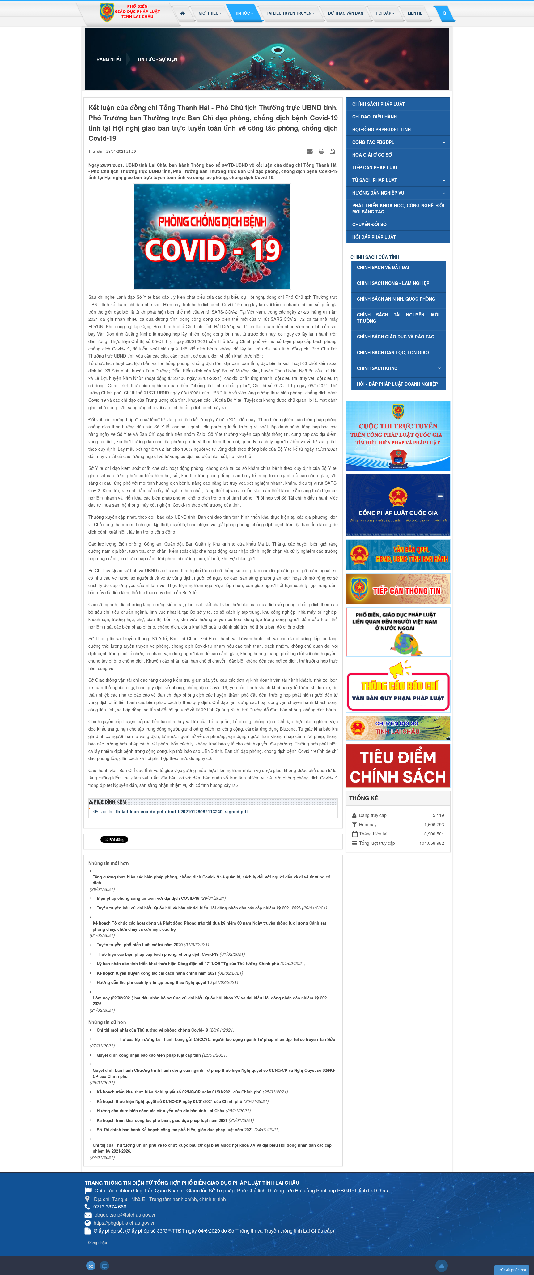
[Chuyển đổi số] (398, 727)
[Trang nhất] (183, 13)
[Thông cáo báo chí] (398, 685)
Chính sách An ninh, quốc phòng (396, 299)
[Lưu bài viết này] (333, 151)
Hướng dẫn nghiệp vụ (378, 193)
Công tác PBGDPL (373, 142)
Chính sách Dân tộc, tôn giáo (393, 352)
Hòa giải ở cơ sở (372, 155)
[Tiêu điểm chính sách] (398, 765)
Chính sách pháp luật (378, 104)
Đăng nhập (97, 1242)
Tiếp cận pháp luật (375, 167)
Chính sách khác (377, 368)
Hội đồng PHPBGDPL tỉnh (381, 129)
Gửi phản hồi (515, 1269)
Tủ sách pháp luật (374, 180)
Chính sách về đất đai (383, 267)
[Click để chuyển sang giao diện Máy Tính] (104, 1265)
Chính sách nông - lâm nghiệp (393, 283)
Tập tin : (173, 811)
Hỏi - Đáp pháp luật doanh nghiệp (397, 384)
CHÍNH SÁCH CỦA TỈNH (374, 257)
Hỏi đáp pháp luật (374, 237)
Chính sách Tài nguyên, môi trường (398, 317)
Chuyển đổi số (369, 224)
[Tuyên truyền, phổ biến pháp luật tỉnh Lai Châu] (129, 14)
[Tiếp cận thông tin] (398, 588)
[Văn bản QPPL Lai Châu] (398, 554)
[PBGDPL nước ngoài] (398, 631)
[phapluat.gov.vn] (398, 504)
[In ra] (322, 151)
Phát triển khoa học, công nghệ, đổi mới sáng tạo (398, 208)
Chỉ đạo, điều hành (374, 117)
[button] (210, 13)
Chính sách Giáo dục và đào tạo (395, 336)
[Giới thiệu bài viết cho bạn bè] (310, 151)
